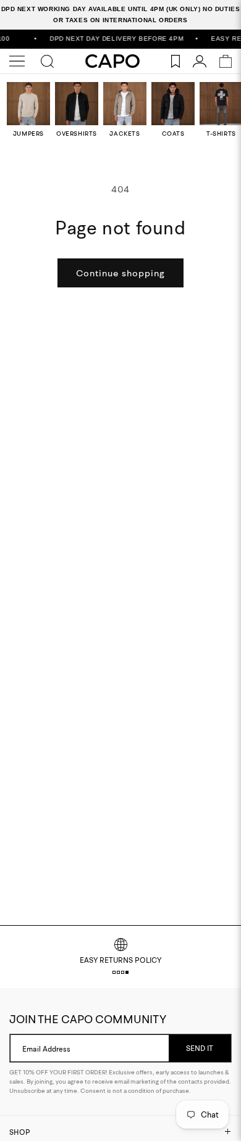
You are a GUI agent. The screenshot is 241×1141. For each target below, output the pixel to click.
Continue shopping (120, 273)
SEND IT (199, 1048)
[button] (114, 972)
